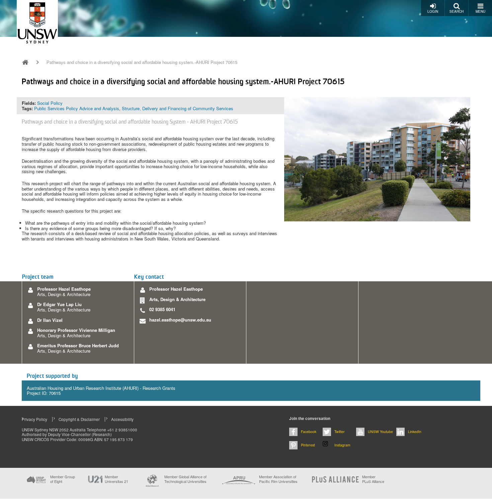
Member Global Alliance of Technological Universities (185, 479)
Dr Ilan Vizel (50, 320)
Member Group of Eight (62, 479)
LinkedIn (414, 431)
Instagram (342, 444)
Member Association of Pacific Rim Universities (278, 479)
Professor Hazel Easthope (64, 289)
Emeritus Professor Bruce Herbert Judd (78, 345)
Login (432, 11)
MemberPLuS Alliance (373, 479)
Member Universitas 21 (116, 479)
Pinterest (308, 444)
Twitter (339, 431)
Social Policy (50, 103)
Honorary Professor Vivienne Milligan (76, 330)
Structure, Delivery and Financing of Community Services (177, 108)
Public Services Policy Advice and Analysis (76, 108)
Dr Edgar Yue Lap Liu (59, 304)
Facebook (308, 431)
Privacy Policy (34, 419)
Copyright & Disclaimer (79, 419)
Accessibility (122, 419)
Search (456, 11)
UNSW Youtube (380, 431)
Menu (480, 11)
